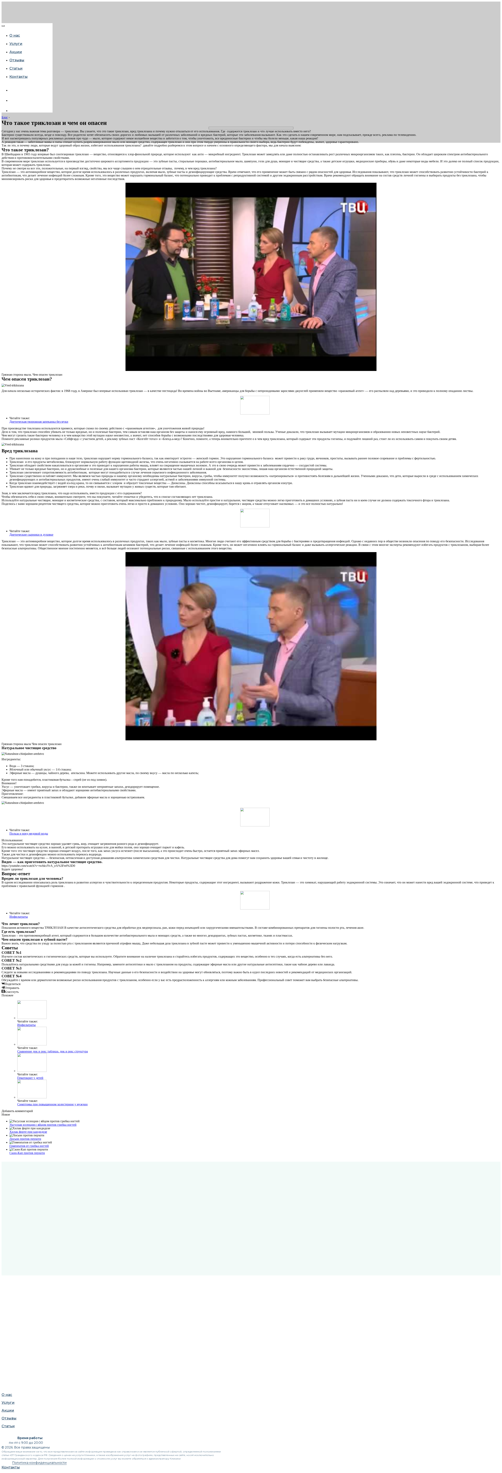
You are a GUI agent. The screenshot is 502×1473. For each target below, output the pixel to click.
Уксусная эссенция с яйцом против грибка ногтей (42, 1124)
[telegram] (12, 110)
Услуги (7, 442)
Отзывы (8, 457)
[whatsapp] (12, 100)
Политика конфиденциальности (39, 1463)
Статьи (16, 68)
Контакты (18, 77)
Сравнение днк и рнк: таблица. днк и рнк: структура (52, 1051)
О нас (14, 35)
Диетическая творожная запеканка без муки (38, 421)
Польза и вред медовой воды (28, 833)
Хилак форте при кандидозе (28, 1131)
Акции (15, 52)
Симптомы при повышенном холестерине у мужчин (52, 1104)
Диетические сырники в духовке (31, 534)
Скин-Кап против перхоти (27, 1153)
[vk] (12, 90)
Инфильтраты (18, 916)
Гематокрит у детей (30, 1078)
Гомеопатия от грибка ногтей (29, 1146)
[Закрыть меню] (3, 25)
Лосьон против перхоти (25, 1138)
